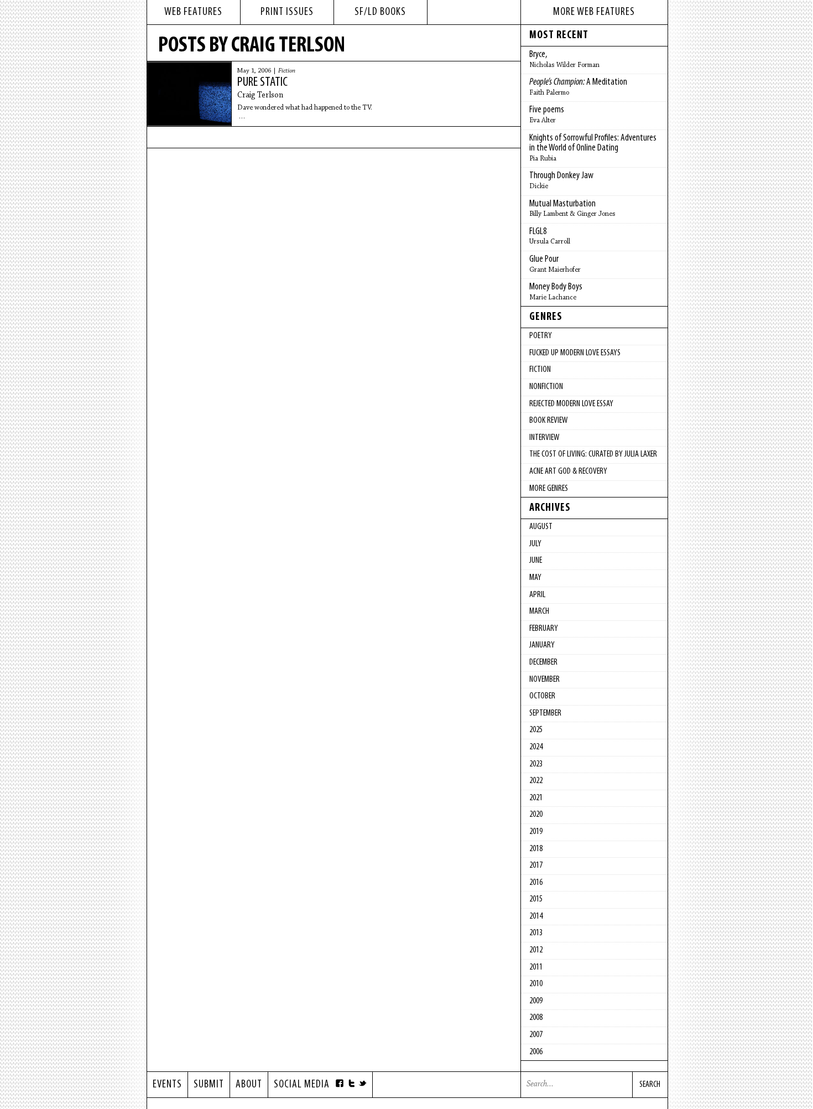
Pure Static (262, 82)
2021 (536, 798)
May (535, 577)
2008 (536, 1017)
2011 (536, 967)
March (539, 611)
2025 (536, 729)
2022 (536, 780)
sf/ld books (380, 12)
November (544, 679)
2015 (536, 899)
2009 (536, 1001)
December (543, 662)
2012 (536, 950)
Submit (209, 1084)
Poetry (540, 335)
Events (167, 1084)
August (541, 526)
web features (193, 12)
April (537, 594)
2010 (536, 984)
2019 (536, 831)
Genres (545, 317)
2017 (536, 865)
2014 (536, 916)
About (249, 1084)
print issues (287, 12)
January (542, 645)
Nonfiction (546, 386)
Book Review (548, 420)
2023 (536, 764)
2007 (536, 1034)
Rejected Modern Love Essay (571, 404)
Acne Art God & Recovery (568, 471)
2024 (536, 747)
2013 (536, 933)
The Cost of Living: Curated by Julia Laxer (593, 454)
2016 (536, 882)
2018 (536, 848)
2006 (536, 1052)
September (545, 713)
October (542, 696)
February (543, 628)
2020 (536, 814)
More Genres (548, 488)
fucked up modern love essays (575, 353)
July (535, 544)
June (535, 560)
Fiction (286, 71)
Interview (544, 437)
